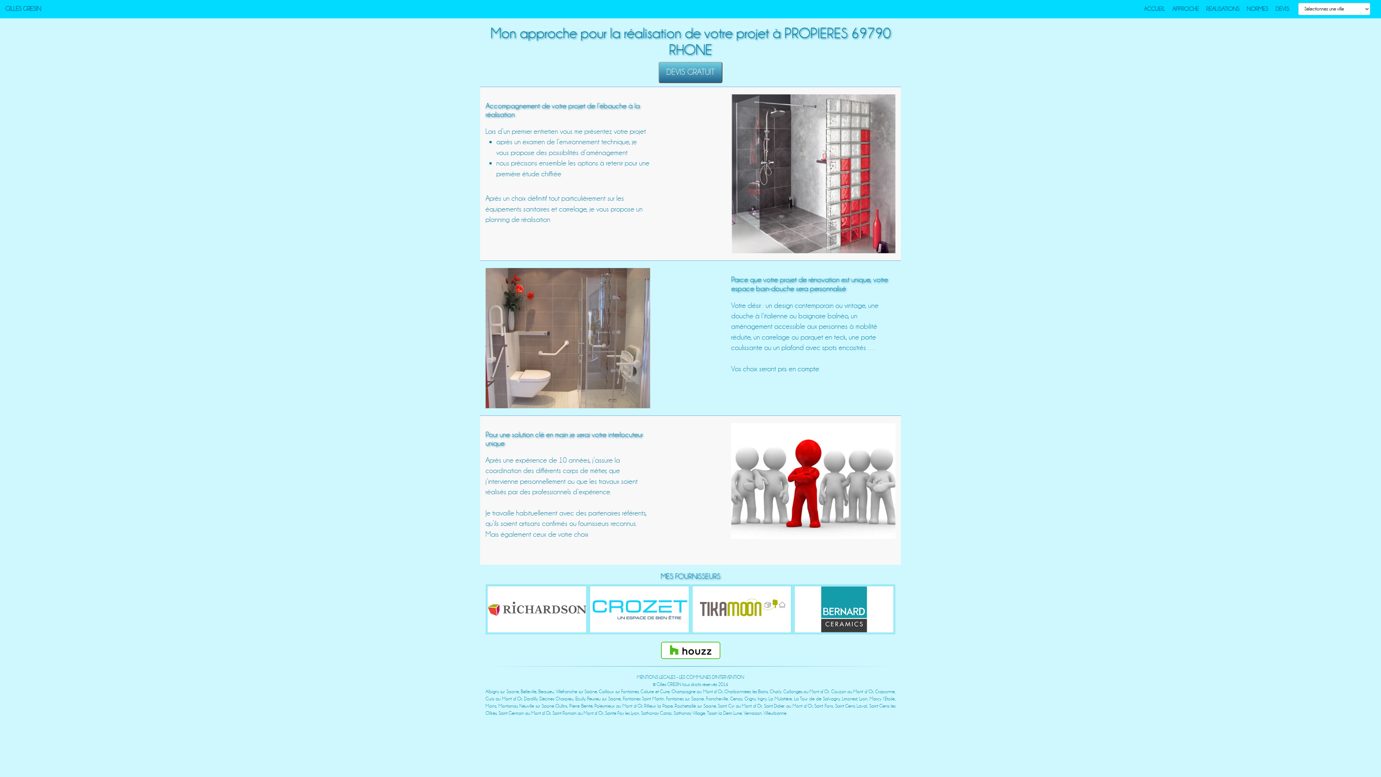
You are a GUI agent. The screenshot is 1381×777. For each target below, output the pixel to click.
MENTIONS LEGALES (656, 677)
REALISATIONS (1223, 9)
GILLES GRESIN (23, 8)
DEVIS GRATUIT (690, 72)
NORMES (1257, 9)
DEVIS (1282, 9)
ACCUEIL (1154, 9)
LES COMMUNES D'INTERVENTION (711, 677)
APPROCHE (1185, 9)
